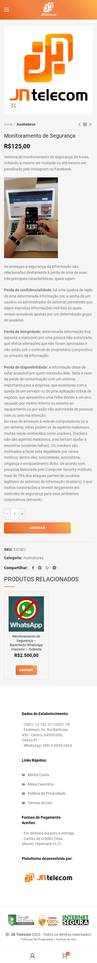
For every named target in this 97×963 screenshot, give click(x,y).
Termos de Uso (40, 803)
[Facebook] (33, 567)
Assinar (37, 528)
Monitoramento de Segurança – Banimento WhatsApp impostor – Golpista (26, 642)
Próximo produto (90, 124)
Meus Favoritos (41, 784)
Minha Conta (38, 775)
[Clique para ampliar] (13, 105)
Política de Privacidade (46, 793)
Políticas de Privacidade (37, 939)
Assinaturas (26, 124)
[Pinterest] (40, 567)
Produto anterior (79, 124)
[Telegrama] (54, 567)
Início (8, 124)
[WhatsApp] (47, 567)
